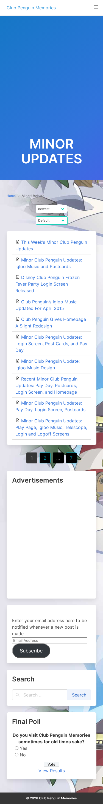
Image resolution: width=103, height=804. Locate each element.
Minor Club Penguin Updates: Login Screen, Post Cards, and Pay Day (51, 343)
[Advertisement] (51, 82)
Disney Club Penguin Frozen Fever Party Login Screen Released (47, 284)
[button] (96, 7)
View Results (51, 770)
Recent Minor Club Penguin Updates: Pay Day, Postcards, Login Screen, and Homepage (46, 385)
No (23, 754)
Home (11, 196)
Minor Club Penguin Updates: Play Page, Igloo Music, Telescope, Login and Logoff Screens (51, 427)
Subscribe (31, 651)
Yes (23, 748)
